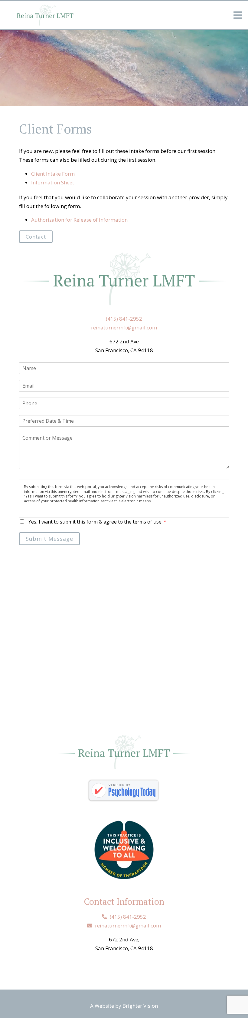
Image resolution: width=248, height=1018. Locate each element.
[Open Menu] (237, 15)
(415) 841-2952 (124, 318)
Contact (36, 236)
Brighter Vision (140, 1005)
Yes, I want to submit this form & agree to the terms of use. (97, 521)
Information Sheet (52, 182)
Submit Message (49, 538)
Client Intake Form (53, 173)
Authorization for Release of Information (79, 219)
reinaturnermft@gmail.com (124, 327)
